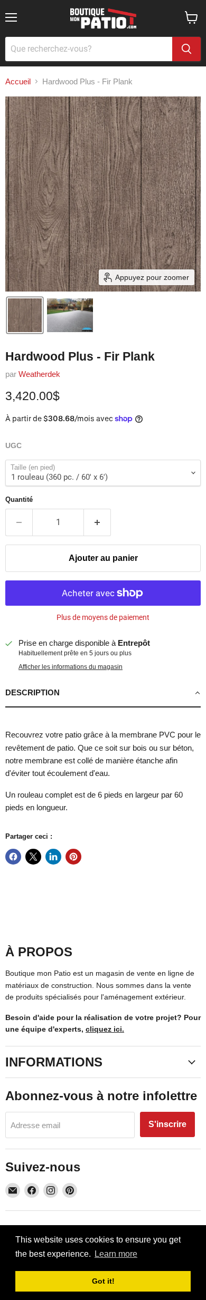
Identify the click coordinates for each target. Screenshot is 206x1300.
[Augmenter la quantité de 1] (97, 522)
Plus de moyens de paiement (103, 617)
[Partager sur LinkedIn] (53, 857)
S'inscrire (167, 1124)
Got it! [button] (103, 1281)
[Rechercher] (186, 49)
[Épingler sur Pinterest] (73, 857)
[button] (25, 315)
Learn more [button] (116, 1253)
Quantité (19, 499)
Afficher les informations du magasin (70, 667)
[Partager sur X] (33, 857)
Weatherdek (39, 374)
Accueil (18, 81)
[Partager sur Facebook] (13, 857)
